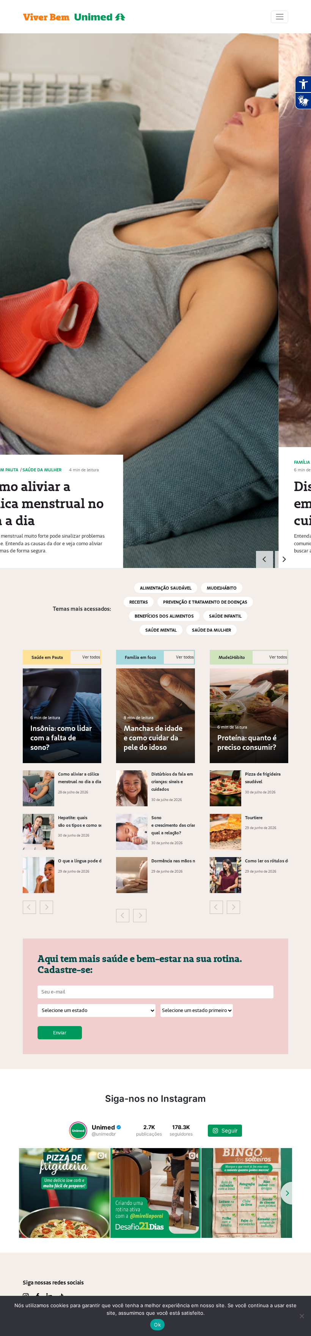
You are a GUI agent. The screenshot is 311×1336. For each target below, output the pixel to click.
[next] (283, 559)
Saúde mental (161, 630)
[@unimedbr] (78, 1130)
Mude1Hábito (222, 588)
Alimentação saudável (166, 588)
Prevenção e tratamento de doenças (205, 602)
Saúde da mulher (211, 630)
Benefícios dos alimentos (164, 616)
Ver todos (91, 657)
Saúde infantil (225, 616)
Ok (157, 1325)
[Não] (301, 1316)
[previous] (264, 559)
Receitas (138, 602)
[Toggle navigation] (279, 17)
